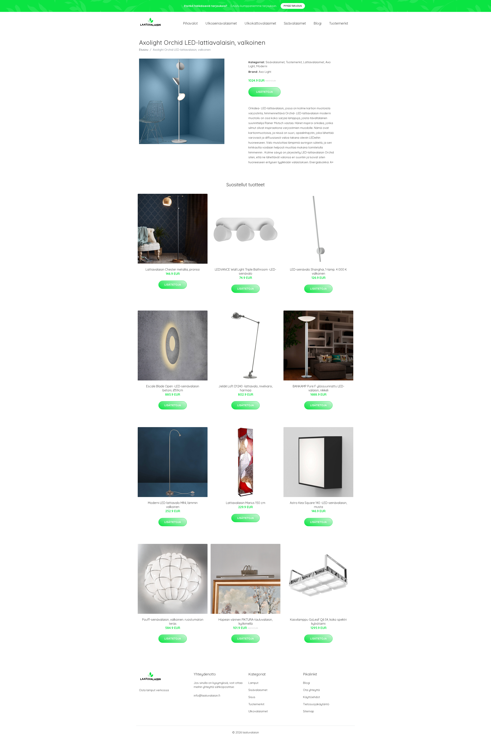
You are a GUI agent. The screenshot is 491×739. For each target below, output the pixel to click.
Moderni (261, 66)
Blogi (317, 23)
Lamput (253, 683)
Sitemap (308, 711)
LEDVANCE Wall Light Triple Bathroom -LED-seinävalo (245, 271)
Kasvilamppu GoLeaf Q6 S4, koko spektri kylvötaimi (318, 621)
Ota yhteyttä (311, 690)
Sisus (251, 697)
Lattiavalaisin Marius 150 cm (245, 503)
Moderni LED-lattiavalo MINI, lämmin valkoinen (173, 505)
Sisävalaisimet (295, 23)
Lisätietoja (264, 92)
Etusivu (143, 49)
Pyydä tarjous (293, 5)
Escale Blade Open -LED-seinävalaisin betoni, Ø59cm (172, 388)
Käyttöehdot (311, 697)
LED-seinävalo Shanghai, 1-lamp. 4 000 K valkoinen (318, 271)
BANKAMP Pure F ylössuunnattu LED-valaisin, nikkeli (318, 388)
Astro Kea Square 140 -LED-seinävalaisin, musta (318, 505)
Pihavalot (190, 23)
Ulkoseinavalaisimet (221, 23)
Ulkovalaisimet (258, 711)
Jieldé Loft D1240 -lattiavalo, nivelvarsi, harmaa (245, 388)
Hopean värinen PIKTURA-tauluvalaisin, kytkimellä (245, 621)
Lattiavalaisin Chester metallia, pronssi (173, 269)
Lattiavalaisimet (313, 62)
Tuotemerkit (338, 23)
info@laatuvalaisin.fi (207, 695)
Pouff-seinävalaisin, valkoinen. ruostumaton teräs (172, 621)
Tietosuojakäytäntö (316, 704)
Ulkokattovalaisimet (260, 23)
